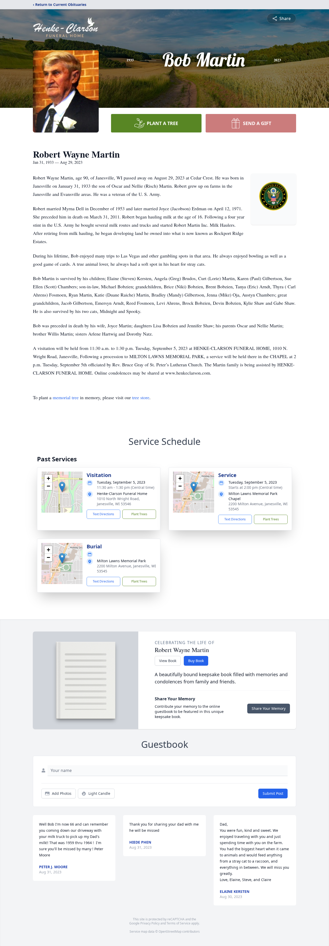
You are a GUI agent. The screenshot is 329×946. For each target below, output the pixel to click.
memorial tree (66, 397)
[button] (62, 487)
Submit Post (273, 793)
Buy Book (196, 660)
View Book (167, 660)
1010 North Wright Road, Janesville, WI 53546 (118, 501)
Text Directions (103, 514)
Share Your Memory (269, 708)
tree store (140, 397)
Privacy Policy (150, 923)
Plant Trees (139, 514)
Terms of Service (178, 923)
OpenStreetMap (170, 931)
